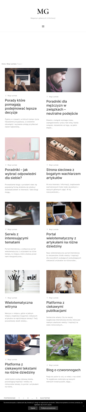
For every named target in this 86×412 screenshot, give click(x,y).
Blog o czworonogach (63, 370)
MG (43, 11)
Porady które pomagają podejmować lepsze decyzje (21, 106)
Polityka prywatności (48, 408)
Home (4, 64)
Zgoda (33, 408)
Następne (45, 398)
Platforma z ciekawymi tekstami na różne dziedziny (20, 368)
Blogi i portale (12, 64)
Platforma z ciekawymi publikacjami (56, 306)
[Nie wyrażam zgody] (83, 406)
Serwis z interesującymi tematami (16, 238)
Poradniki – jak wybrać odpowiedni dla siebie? (20, 174)
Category (5, 41)
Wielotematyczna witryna (19, 304)
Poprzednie (10, 398)
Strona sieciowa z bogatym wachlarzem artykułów (63, 174)
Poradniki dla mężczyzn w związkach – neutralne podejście (62, 107)
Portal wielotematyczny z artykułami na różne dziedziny (62, 240)
